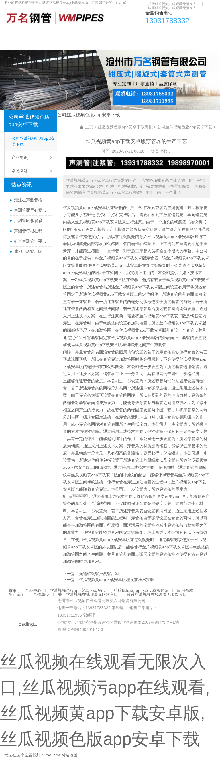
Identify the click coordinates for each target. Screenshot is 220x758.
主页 (89, 127)
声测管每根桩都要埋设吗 (31, 231)
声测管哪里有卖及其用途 (31, 210)
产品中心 (30, 33)
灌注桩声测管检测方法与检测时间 (31, 200)
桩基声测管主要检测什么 (31, 241)
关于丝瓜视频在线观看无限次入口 (174, 4)
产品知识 (20, 157)
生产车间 (197, 33)
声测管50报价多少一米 (31, 220)
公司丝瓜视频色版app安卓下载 (29, 120)
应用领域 (175, 33)
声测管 (160, 344)
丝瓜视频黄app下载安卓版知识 (132, 33)
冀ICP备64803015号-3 (82, 629)
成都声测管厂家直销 (31, 251)
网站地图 (69, 755)
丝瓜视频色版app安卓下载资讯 (71, 33)
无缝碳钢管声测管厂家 (99, 573)
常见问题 (20, 170)
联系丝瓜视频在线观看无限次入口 (174, 8)
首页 (11, 33)
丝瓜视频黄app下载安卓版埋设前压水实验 (116, 579)
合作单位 (15, 44)
